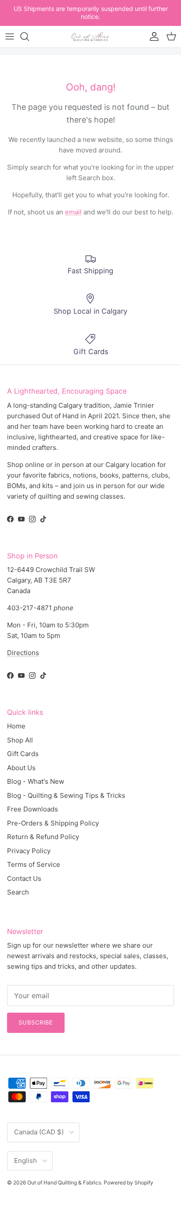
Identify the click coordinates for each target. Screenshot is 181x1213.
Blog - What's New (35, 781)
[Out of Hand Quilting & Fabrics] (90, 36)
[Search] (29, 36)
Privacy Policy (29, 851)
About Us (21, 768)
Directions (23, 652)
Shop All (20, 740)
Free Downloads (32, 809)
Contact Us (24, 878)
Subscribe (35, 1022)
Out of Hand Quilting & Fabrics (64, 1182)
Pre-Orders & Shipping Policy (53, 823)
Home (16, 726)
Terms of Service (33, 864)
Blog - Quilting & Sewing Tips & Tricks (66, 795)
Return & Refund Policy (43, 837)
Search (18, 892)
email (73, 212)
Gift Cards (23, 754)
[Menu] (9, 36)
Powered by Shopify (128, 1182)
